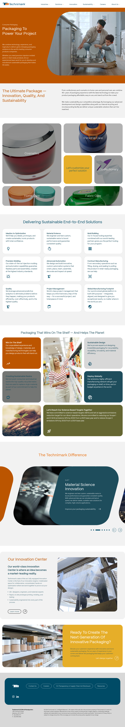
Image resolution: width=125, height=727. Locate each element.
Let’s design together (104, 658)
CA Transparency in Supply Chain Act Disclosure (73, 686)
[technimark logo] (14, 4)
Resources (101, 686)
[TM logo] (15, 686)
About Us (115, 4)
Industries (44, 4)
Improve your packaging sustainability (77, 509)
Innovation (73, 4)
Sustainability (88, 4)
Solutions (58, 4)
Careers (103, 4)
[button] (114, 530)
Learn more (14, 611)
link (21, 241)
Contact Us (32, 686)
